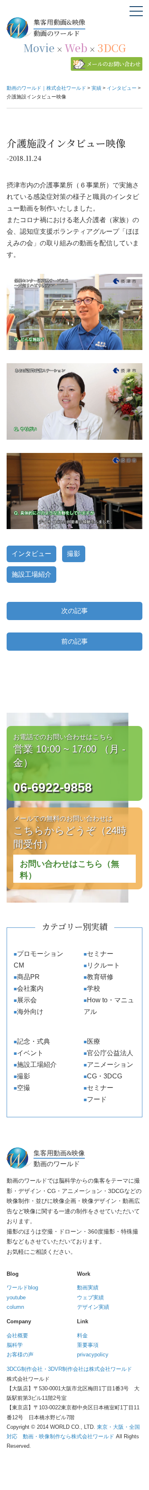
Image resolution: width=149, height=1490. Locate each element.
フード (97, 1099)
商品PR (28, 976)
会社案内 (30, 988)
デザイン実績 (93, 1307)
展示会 (27, 1000)
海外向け (30, 1011)
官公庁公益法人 (110, 1052)
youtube (16, 1297)
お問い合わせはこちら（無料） (69, 869)
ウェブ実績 (90, 1297)
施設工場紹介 (31, 574)
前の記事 (74, 641)
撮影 (73, 553)
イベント (30, 1052)
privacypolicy (92, 1354)
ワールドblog (22, 1287)
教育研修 (100, 976)
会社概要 (17, 1335)
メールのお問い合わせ (113, 64)
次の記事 (74, 610)
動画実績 (88, 1287)
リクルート (103, 965)
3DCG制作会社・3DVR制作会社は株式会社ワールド (69, 1369)
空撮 (23, 1087)
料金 (82, 1335)
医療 (93, 1041)
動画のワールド (59, 27)
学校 (93, 988)
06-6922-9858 (52, 787)
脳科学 (15, 1345)
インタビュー (31, 553)
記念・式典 (33, 1041)
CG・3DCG (104, 1076)
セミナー (100, 953)
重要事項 (88, 1345)
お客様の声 (20, 1354)
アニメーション (110, 1064)
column (15, 1307)
